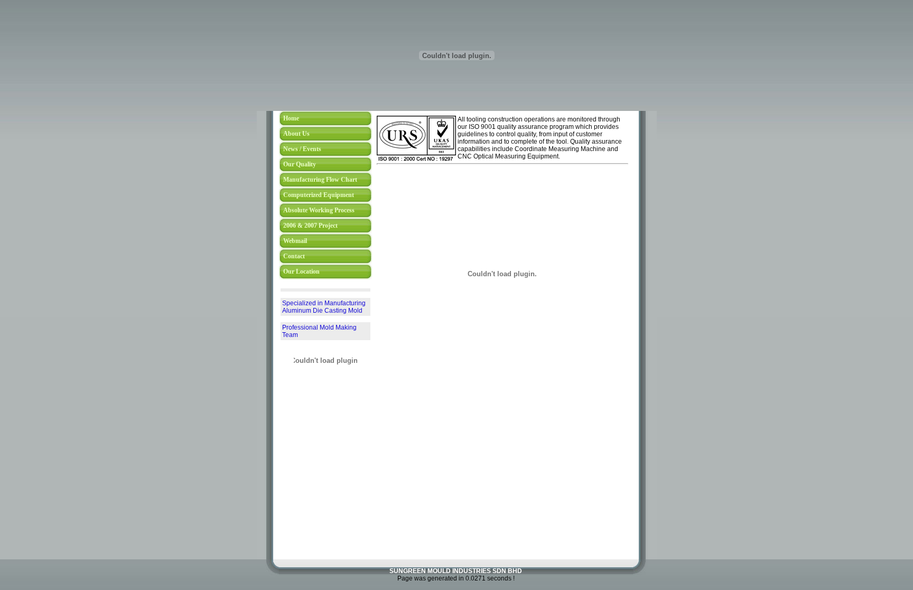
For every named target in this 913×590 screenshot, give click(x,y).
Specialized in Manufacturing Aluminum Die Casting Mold (324, 299)
